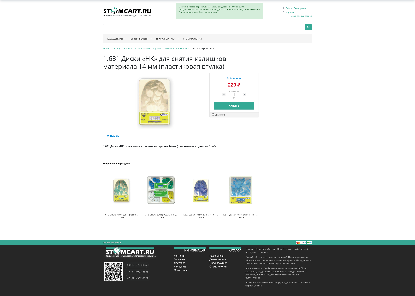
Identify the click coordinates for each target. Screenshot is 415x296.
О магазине (181, 270)
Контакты (179, 255)
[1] (228, 77)
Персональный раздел (301, 15)
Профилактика (218, 263)
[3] (234, 77)
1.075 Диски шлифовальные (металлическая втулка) (172, 214)
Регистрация (300, 8)
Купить (234, 105)
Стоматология (218, 266)
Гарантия (179, 259)
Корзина (290, 12)
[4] (237, 77)
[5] (240, 77)
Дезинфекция (217, 259)
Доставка (179, 263)
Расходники (216, 255)
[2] (231, 77)
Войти (289, 8)
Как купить (180, 266)
